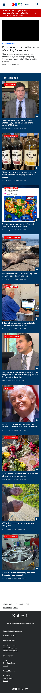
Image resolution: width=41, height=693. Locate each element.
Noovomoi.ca (8, 678)
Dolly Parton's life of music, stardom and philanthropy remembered (20, 475)
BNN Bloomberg (9, 663)
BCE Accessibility (9, 635)
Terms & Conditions (10, 648)
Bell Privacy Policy (9, 645)
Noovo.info (7, 675)
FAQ (27, 604)
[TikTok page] (18, 615)
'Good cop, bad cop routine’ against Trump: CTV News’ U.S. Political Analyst (19, 425)
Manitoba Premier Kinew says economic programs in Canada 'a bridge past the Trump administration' (20, 374)
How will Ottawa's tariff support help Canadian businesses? (18, 574)
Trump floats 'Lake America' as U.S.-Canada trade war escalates (18, 225)
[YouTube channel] (22, 615)
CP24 (5, 660)
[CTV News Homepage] (20, 4)
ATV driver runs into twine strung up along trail (18, 524)
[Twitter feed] (13, 615)
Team (15, 607)
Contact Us (20, 604)
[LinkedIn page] (27, 615)
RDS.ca (5, 681)
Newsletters (7, 607)
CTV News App (8, 604)
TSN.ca (5, 666)
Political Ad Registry (10, 651)
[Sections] (4, 4)
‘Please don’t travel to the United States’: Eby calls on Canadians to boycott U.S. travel (17, 122)
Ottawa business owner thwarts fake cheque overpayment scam (18, 324)
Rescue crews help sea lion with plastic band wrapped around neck (19, 274)
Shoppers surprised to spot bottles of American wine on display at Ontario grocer (19, 174)
